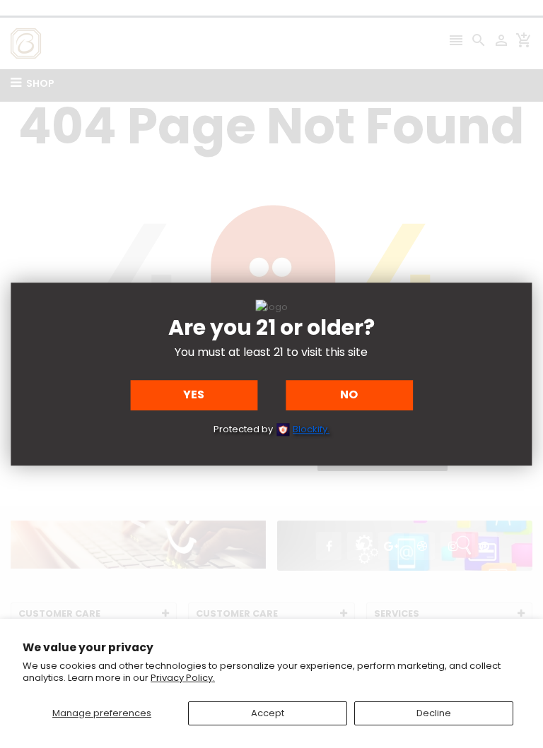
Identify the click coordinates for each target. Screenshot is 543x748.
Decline (433, 713)
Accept (267, 713)
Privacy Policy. (183, 677)
